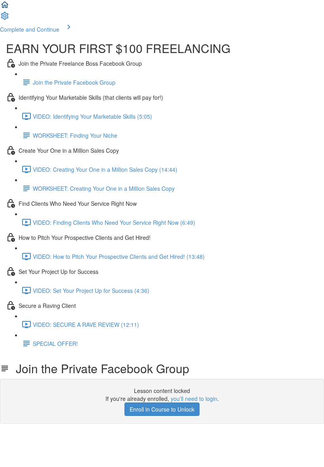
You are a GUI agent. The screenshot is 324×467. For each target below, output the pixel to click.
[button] (4, 7)
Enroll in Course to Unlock (162, 409)
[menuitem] (4, 18)
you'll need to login (194, 398)
